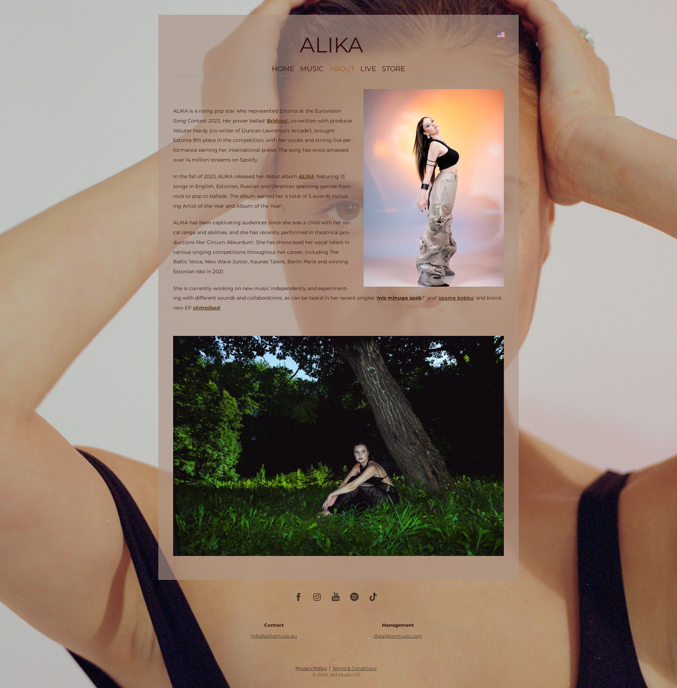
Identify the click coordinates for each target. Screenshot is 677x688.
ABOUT (342, 68)
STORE (393, 68)
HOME (283, 68)
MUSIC (312, 68)
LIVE (368, 68)
